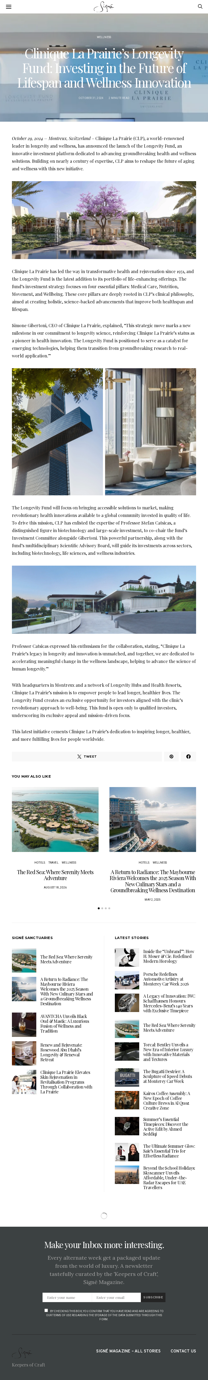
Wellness (104, 37)
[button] (98, 908)
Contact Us (183, 1351)
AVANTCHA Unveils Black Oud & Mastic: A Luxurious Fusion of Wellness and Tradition (64, 1023)
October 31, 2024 (91, 98)
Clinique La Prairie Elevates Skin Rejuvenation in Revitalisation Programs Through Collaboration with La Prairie (66, 1081)
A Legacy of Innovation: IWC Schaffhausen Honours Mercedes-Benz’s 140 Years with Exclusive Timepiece (169, 1003)
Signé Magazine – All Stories (128, 1351)
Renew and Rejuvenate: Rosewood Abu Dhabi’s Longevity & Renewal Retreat (61, 1052)
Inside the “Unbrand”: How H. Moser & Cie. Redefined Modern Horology (168, 956)
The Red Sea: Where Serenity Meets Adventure (55, 875)
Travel (53, 862)
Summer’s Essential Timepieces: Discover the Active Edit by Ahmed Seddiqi (165, 1126)
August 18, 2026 (55, 887)
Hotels (39, 862)
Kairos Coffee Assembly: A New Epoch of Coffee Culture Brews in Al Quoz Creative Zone (166, 1100)
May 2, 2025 (153, 899)
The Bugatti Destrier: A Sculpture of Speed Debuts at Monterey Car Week (167, 1076)
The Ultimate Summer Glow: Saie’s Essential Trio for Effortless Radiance (169, 1151)
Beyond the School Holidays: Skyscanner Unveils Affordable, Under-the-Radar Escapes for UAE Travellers (169, 1177)
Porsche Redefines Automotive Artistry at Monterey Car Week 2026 (166, 979)
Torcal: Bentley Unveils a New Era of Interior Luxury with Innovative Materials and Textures (168, 1052)
